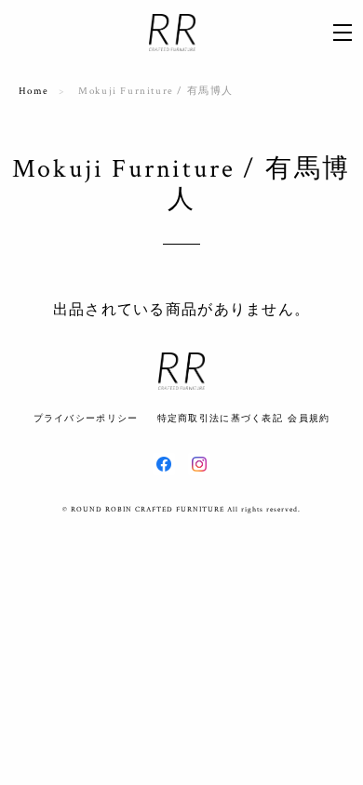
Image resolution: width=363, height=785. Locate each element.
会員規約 (308, 418)
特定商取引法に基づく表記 (220, 418)
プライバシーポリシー (86, 418)
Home (34, 91)
